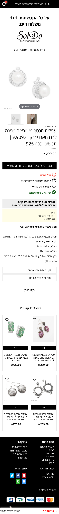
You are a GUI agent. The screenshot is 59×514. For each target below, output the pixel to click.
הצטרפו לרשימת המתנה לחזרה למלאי (29, 166)
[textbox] (29, 21)
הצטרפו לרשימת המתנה (10, 510)
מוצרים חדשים (47, 447)
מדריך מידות (48, 459)
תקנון (51, 463)
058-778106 (18, 447)
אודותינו (50, 456)
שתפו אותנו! (48, 477)
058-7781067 (22, 49)
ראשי (51, 450)
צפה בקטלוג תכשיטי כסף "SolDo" (38, 226)
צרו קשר (50, 453)
